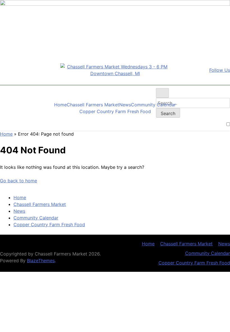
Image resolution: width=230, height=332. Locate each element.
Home (60, 104)
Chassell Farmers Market (93, 104)
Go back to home (18, 180)
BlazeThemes (41, 260)
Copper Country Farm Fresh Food (115, 111)
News (125, 104)
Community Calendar (153, 104)
